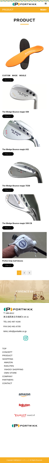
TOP (4, 348)
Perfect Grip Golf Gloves (12, 261)
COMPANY (7, 376)
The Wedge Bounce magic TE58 (16, 186)
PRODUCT (7, 355)
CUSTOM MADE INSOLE (14, 76)
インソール (8, 80)
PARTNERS (7, 380)
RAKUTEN (9, 366)
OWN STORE (10, 373)
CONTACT (7, 383)
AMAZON (8, 362)
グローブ (8, 265)
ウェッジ (8, 116)
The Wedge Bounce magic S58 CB (17, 223)
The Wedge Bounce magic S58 (15, 112)
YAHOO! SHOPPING (13, 369)
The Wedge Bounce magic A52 (15, 149)
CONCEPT (7, 352)
